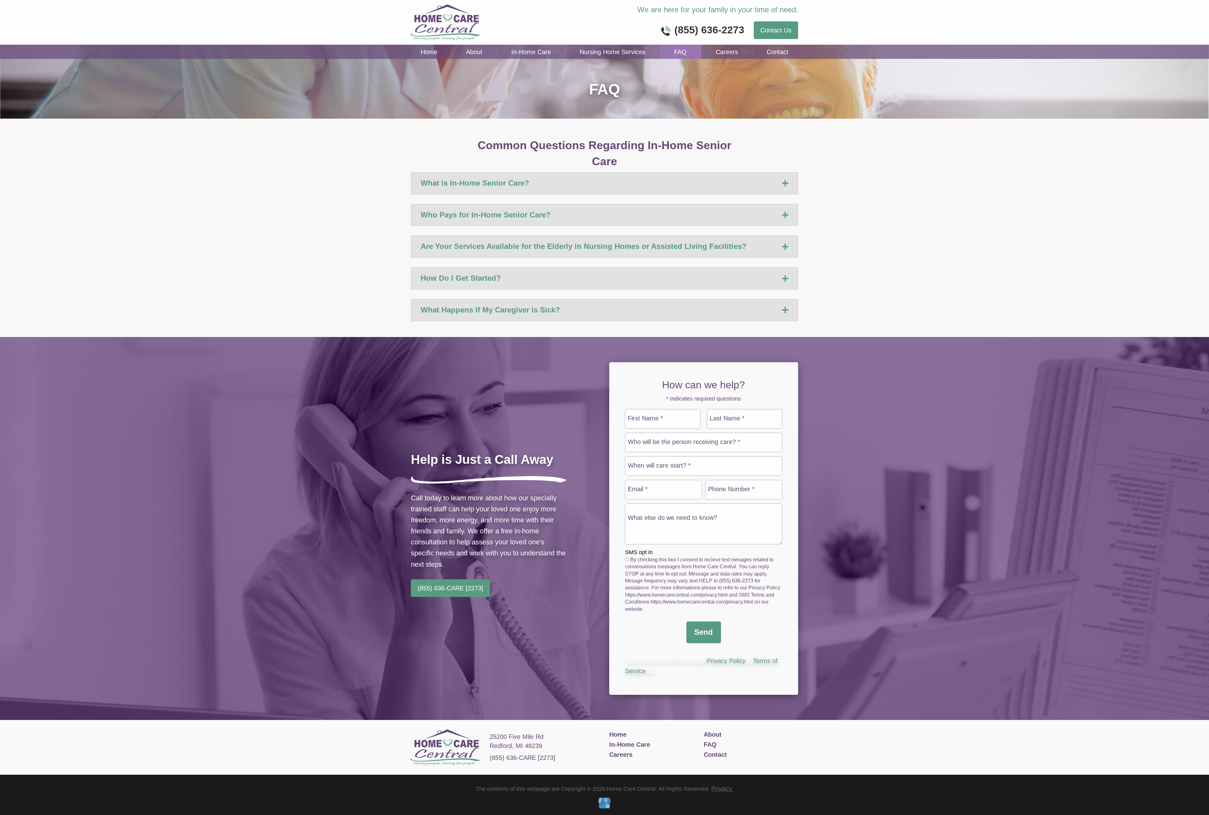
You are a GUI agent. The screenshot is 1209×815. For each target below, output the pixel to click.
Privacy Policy (726, 660)
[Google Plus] (604, 804)
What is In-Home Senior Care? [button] (475, 183)
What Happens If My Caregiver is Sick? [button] (490, 310)
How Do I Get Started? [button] (461, 278)
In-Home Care (531, 51)
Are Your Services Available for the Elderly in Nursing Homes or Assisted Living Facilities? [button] (583, 246)
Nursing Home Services (612, 51)
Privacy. (722, 788)
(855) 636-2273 (709, 30)
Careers (727, 51)
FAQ (680, 51)
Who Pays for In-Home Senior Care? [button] (486, 215)
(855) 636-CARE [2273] (450, 588)
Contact (777, 51)
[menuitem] (428, 52)
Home (429, 51)
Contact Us (776, 30)
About (474, 51)
